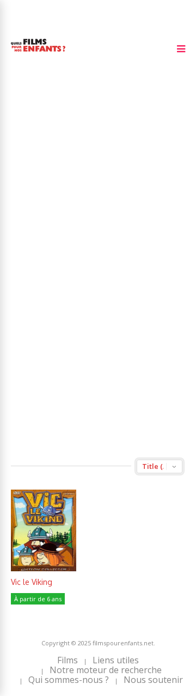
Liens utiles (116, 660)
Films (67, 660)
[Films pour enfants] (38, 53)
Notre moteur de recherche (106, 670)
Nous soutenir (153, 679)
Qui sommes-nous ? (68, 679)
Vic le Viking (31, 582)
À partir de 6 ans (38, 599)
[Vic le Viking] (43, 568)
